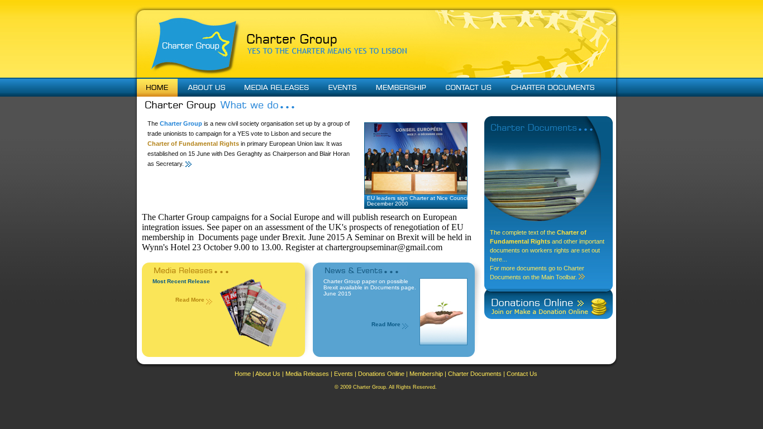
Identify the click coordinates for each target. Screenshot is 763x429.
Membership (426, 373)
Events (343, 373)
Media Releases (307, 373)
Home (243, 373)
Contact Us (522, 373)
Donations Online (381, 373)
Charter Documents (475, 373)
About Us (267, 373)
